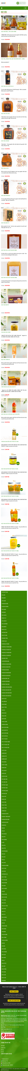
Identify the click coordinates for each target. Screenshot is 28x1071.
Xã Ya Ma (4, 885)
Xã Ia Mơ (3, 966)
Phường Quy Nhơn (5, 644)
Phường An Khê (5, 603)
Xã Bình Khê (4, 753)
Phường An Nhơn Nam (6, 672)
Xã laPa (3, 595)
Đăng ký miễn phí (14, 991)
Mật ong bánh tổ (5, 222)
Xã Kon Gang (4, 925)
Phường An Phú (5, 822)
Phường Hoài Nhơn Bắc (6, 695)
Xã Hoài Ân (4, 761)
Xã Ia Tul (4, 914)
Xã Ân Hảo (4, 773)
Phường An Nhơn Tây (6, 667)
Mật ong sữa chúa (5, 113)
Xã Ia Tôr (4, 848)
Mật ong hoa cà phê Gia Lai (7, 86)
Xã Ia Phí (3, 836)
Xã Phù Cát (4, 698)
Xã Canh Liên (4, 782)
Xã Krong (4, 980)
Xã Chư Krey (4, 888)
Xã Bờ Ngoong (5, 851)
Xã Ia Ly (3, 831)
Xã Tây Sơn (4, 750)
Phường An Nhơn (5, 669)
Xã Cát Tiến (4, 707)
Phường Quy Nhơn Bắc (6, 655)
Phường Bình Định (5, 661)
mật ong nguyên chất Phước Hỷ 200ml (10, 496)
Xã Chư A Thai (5, 905)
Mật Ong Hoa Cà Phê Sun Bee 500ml (9, 250)
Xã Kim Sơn (4, 767)
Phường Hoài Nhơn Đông (7, 687)
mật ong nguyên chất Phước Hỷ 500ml (10, 523)
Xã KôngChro (4, 632)
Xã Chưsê (4, 600)
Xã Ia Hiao (4, 908)
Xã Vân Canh (4, 776)
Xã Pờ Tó (3, 911)
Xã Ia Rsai (4, 920)
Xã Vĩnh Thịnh (5, 787)
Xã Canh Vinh (4, 779)
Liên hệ (2, 1051)
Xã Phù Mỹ (4, 718)
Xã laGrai (4, 609)
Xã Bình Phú (4, 756)
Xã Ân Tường (4, 764)
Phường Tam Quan (5, 684)
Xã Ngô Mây (4, 704)
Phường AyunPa (5, 606)
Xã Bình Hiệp (4, 759)
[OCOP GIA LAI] (3, 3)
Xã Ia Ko (3, 854)
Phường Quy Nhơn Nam (6, 652)
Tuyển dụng (3, 1047)
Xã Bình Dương (5, 724)
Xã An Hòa (4, 796)
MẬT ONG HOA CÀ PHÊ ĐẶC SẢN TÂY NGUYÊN (10, 414)
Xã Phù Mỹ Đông (5, 727)
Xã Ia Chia (4, 977)
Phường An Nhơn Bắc (6, 675)
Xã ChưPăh (4, 615)
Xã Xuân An (4, 701)
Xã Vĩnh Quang (5, 790)
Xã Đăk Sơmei (4, 934)
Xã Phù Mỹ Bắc (5, 736)
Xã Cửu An (4, 868)
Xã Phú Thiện (4, 635)
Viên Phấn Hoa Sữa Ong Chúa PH (8, 386)
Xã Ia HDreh (4, 917)
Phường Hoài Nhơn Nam (7, 692)
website (18, 1068)
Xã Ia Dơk (4, 954)
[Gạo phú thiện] (14, 23)
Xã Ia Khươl (4, 833)
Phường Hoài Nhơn (6, 681)
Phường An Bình (5, 865)
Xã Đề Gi (3, 710)
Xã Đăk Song (4, 894)
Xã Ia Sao (4, 902)
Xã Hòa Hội (4, 713)
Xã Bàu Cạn (4, 641)
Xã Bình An (4, 810)
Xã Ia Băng (4, 928)
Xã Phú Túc (4, 629)
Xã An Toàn (4, 805)
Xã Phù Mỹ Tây (5, 730)
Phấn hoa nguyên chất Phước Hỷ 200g (9, 441)
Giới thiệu (3, 1045)
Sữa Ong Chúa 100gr (5, 332)
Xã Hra (3, 943)
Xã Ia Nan (4, 971)
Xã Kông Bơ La (5, 874)
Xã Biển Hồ (4, 825)
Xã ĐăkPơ (4, 597)
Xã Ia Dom (4, 974)
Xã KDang (4, 931)
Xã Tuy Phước (5, 738)
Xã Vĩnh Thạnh (5, 784)
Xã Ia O (3, 960)
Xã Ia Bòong (4, 839)
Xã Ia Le (3, 859)
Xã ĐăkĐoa (4, 626)
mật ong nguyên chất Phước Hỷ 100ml (10, 550)
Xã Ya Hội (4, 871)
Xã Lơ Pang (4, 937)
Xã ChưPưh (4, 621)
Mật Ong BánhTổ (5, 304)
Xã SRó (3, 891)
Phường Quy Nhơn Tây (6, 649)
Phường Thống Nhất (6, 816)
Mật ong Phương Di (5, 195)
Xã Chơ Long (4, 897)
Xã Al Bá (3, 856)
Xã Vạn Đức (4, 770)
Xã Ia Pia (3, 845)
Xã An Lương (4, 721)
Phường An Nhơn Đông (6, 664)
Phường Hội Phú (5, 813)
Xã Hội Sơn (4, 715)
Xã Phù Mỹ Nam (5, 733)
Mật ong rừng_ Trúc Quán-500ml (8, 31)
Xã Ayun (3, 946)
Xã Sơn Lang (4, 879)
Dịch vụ (2, 1049)
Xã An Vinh (4, 802)
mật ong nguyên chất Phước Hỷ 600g (9, 468)
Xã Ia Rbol (4, 900)
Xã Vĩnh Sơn (4, 793)
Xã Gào (3, 828)
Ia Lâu (3, 842)
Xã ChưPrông (4, 623)
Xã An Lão (4, 799)
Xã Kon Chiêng (5, 940)
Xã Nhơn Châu (5, 658)
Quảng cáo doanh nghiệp (14, 1000)
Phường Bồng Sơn (5, 678)
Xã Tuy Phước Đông (6, 741)
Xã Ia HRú (4, 862)
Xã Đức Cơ (4, 618)
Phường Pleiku (5, 592)
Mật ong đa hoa (4, 168)
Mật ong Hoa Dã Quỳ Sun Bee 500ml (9, 277)
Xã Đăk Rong (4, 882)
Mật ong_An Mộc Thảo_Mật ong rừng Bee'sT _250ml (13, 58)
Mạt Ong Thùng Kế (5, 359)
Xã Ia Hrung (4, 951)
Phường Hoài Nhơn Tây (6, 690)
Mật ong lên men (5, 140)
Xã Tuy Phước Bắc (5, 747)
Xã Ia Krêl (4, 957)
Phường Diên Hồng (5, 819)
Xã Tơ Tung (4, 877)
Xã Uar (3, 923)
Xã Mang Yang (5, 638)
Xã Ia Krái (4, 948)
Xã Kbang (4, 612)
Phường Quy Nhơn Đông (7, 646)
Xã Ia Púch (4, 963)
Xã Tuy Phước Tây (5, 744)
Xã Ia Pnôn (4, 969)
